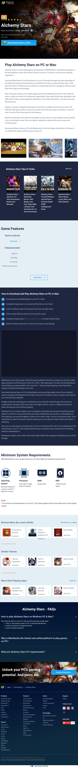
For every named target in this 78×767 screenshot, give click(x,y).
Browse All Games (69, 522)
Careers (45, 705)
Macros (25, 710)
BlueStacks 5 (4, 703)
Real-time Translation (29, 714)
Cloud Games (5, 727)
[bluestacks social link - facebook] (72, 708)
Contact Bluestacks (48, 703)
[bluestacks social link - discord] (64, 708)
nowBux (3, 712)
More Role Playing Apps (14, 580)
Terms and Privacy (5, 760)
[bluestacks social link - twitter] (64, 712)
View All (73, 580)
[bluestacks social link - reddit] (68, 708)
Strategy (3, 747)
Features (26, 696)
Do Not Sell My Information (38, 760)
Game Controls (27, 698)
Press (44, 708)
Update (65, 698)
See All (69, 168)
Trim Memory (27, 723)
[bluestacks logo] (8, 3)
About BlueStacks (48, 698)
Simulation (4, 743)
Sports (3, 745)
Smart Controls (27, 717)
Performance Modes (29, 721)
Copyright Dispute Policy (17, 760)
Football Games (5, 750)
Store (2, 708)
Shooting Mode (27, 701)
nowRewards (5, 717)
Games (3, 722)
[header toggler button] (75, 3)
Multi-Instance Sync (28, 708)
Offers (3, 710)
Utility (24, 733)
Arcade (3, 734)
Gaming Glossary (48, 725)
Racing (3, 738)
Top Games (4, 725)
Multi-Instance (27, 705)
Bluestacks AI (5, 705)
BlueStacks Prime (6, 698)
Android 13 (4, 714)
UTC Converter (27, 735)
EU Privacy (27, 760)
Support (65, 696)
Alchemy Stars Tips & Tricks (20, 169)
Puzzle (3, 736)
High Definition (27, 730)
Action (3, 729)
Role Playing (7, 31)
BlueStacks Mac (5, 701)
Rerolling (25, 719)
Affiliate (45, 701)
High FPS (25, 728)
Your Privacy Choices (41, 766)
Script (24, 726)
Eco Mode (26, 712)
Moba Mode (26, 703)
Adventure (4, 731)
